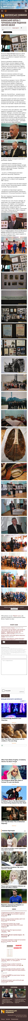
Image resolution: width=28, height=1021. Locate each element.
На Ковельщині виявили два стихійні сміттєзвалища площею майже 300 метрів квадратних (12, 925)
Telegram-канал (17, 616)
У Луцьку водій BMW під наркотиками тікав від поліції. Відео (12, 975)
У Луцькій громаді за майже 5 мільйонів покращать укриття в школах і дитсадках (11, 964)
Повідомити (14, 609)
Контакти (8, 1019)
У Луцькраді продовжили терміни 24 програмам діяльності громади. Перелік (13, 940)
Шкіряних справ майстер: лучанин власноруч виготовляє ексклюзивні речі (12, 639)
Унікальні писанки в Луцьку (8, 627)
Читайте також (14, 625)
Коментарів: (15, 28)
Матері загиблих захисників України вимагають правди (13, 635)
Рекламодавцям (14, 1019)
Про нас (3, 1019)
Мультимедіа (14, 987)
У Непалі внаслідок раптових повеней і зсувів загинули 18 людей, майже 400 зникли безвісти (13, 969)
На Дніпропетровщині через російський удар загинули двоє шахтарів (12, 980)
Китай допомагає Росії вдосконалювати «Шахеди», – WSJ (11, 930)
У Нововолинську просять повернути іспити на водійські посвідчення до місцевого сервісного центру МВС (13, 914)
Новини (14, 909)
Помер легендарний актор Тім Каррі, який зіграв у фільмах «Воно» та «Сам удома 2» (13, 959)
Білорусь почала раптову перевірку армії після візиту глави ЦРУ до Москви (13, 919)
